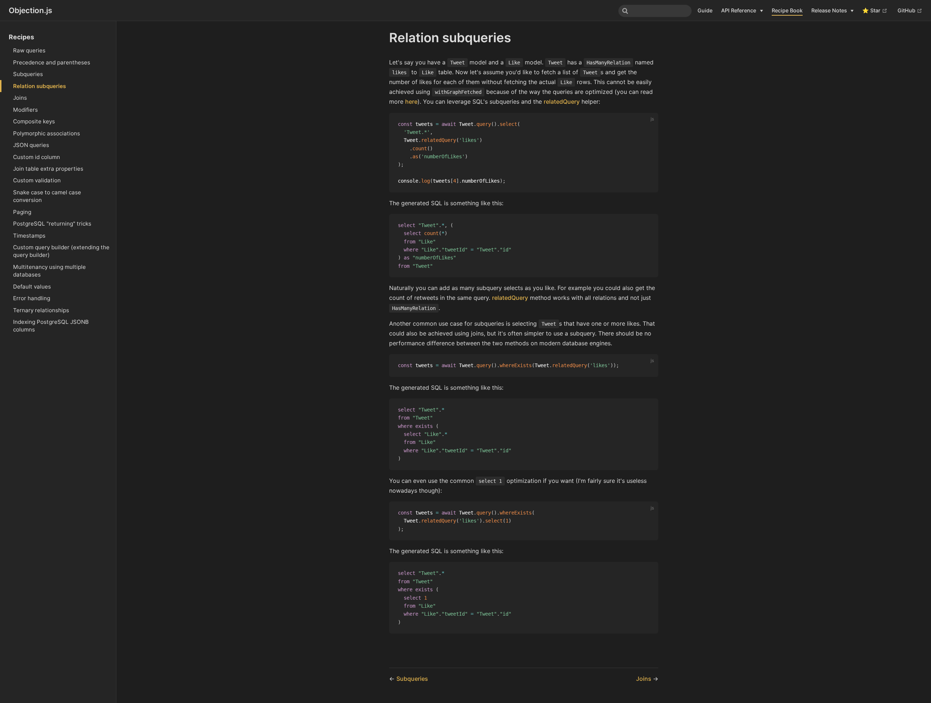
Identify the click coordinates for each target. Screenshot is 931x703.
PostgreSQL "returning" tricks (52, 223)
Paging (22, 211)
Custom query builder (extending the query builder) (61, 251)
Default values (32, 286)
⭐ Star (874, 10)
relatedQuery (562, 101)
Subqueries (28, 74)
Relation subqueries (39, 86)
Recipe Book (787, 10)
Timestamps (29, 235)
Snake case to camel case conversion (47, 196)
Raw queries (29, 50)
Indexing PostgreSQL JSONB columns (51, 325)
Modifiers (25, 109)
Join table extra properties (48, 168)
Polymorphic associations (46, 133)
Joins (20, 97)
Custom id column (36, 157)
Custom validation (37, 180)
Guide (705, 10)
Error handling (31, 298)
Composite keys (34, 121)
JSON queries (31, 145)
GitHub (910, 10)
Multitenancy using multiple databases (49, 270)
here (411, 101)
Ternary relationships (41, 310)
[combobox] (655, 11)
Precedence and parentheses (51, 62)
